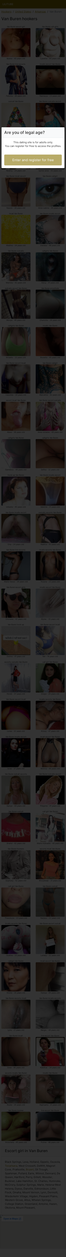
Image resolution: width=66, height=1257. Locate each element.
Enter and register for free (33, 160)
